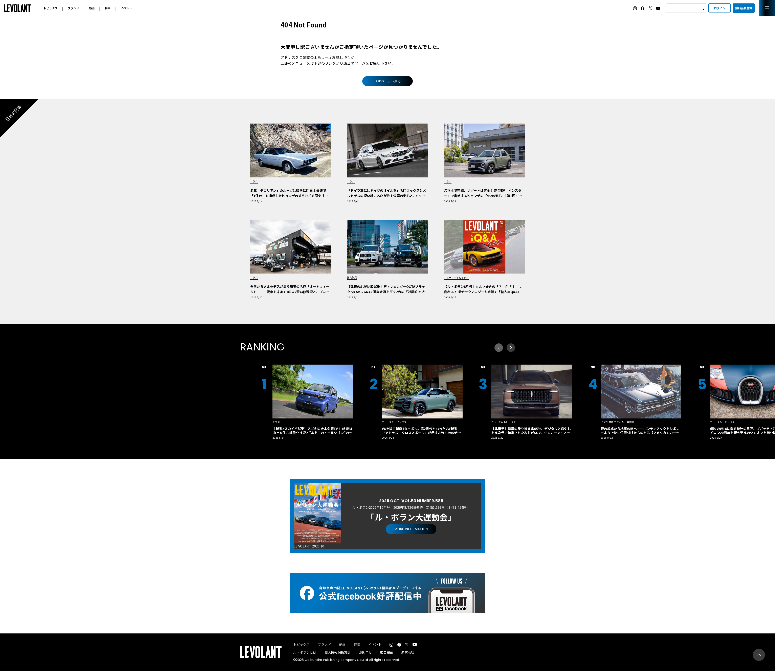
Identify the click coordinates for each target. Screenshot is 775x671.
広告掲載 (386, 652)
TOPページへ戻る (387, 81)
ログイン (719, 8)
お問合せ (365, 652)
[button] (511, 347)
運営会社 (407, 652)
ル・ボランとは (304, 652)
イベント (126, 8)
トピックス (50, 8)
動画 (92, 8)
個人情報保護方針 (337, 652)
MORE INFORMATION (411, 529)
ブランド (73, 8)
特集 (107, 8)
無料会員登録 (743, 8)
